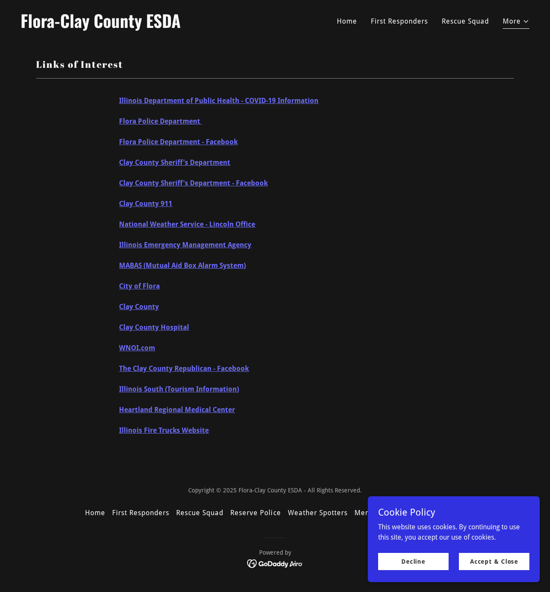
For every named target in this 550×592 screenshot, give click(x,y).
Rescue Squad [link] (465, 21)
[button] (516, 22)
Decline (413, 561)
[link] (144, 25)
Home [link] (347, 21)
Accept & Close (494, 561)
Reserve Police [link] (255, 513)
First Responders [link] (399, 21)
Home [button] (95, 513)
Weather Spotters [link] (318, 513)
